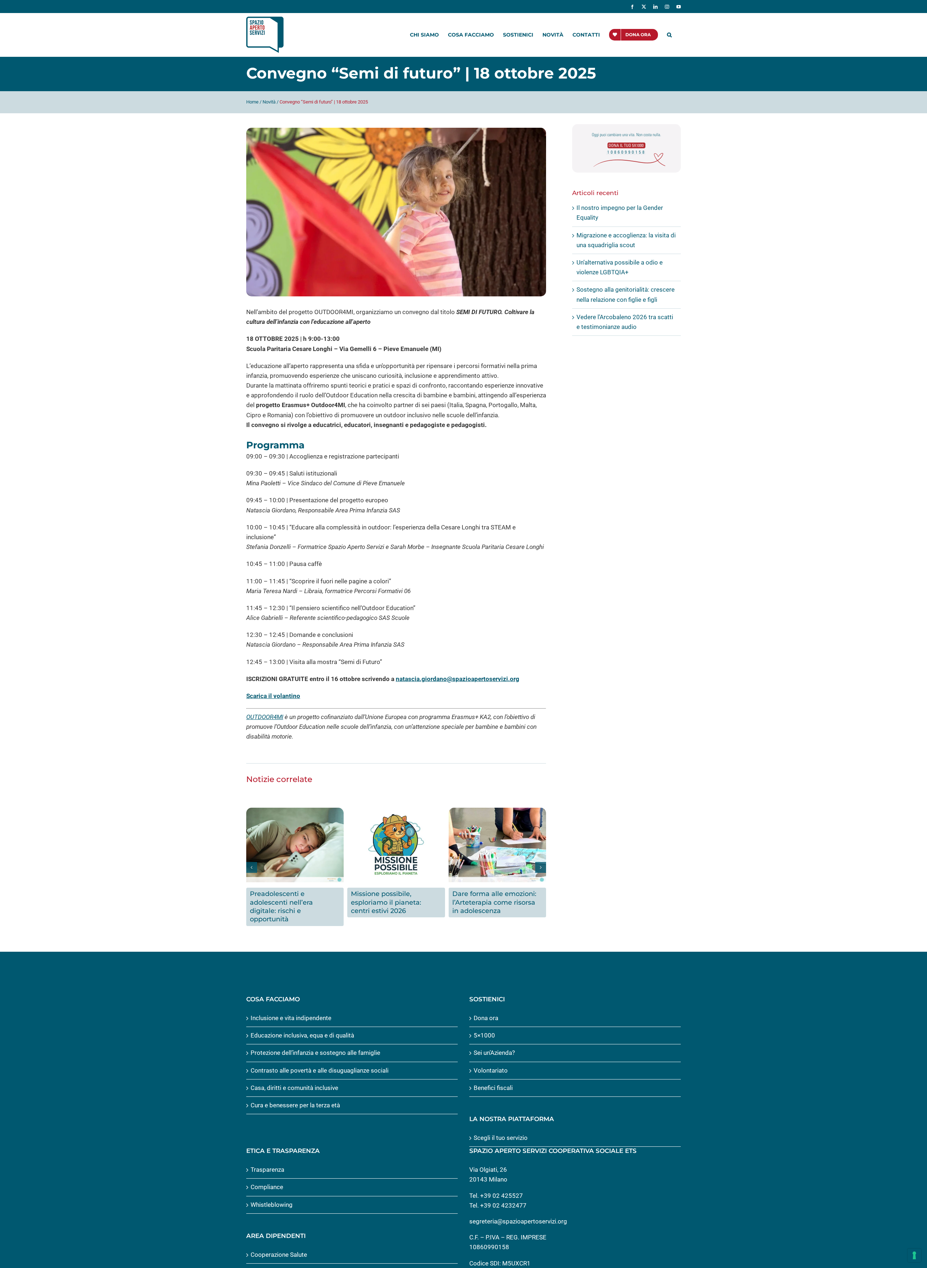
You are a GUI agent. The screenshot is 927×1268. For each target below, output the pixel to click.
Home (252, 102)
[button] (669, 34)
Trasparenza (267, 1161)
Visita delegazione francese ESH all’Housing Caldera (294, 898)
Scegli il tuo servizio (501, 1129)
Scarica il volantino (273, 695)
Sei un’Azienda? (494, 1044)
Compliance (267, 1178)
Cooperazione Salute (279, 1246)
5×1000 (484, 1026)
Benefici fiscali (493, 1079)
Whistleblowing (272, 1196)
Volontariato (491, 1061)
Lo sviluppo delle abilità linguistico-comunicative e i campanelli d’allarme (497, 902)
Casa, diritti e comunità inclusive (294, 1079)
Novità (269, 102)
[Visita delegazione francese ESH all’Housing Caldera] (295, 811)
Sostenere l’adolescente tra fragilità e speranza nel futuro (395, 902)
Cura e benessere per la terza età (295, 1096)
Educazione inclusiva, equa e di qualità (302, 1026)
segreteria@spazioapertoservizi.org (518, 1212)
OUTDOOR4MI (264, 716)
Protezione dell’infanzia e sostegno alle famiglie (315, 1044)
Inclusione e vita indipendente (291, 1009)
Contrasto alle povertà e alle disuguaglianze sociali (320, 1061)
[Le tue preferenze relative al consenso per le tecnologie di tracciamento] (914, 1255)
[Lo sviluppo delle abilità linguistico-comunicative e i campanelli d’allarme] (497, 811)
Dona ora (486, 1009)
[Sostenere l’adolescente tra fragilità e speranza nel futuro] (396, 811)
